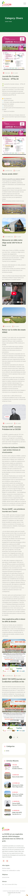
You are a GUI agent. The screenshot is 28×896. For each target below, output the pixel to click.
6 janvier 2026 (15, 774)
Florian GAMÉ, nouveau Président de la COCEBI (11, 428)
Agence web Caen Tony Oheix (14, 892)
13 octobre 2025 (16, 783)
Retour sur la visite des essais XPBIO (13, 331)
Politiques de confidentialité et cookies (11, 870)
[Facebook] (3, 861)
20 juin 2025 (15, 792)
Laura (16, 73)
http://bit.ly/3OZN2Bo (19, 696)
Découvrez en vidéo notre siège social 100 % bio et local (12, 242)
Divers (7, 66)
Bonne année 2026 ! (10, 174)
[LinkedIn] (7, 861)
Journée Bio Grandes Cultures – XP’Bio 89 (10, 77)
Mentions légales (6, 868)
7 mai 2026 (14, 764)
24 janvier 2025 (15, 810)
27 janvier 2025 (15, 801)
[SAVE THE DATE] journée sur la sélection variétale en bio (14, 680)
